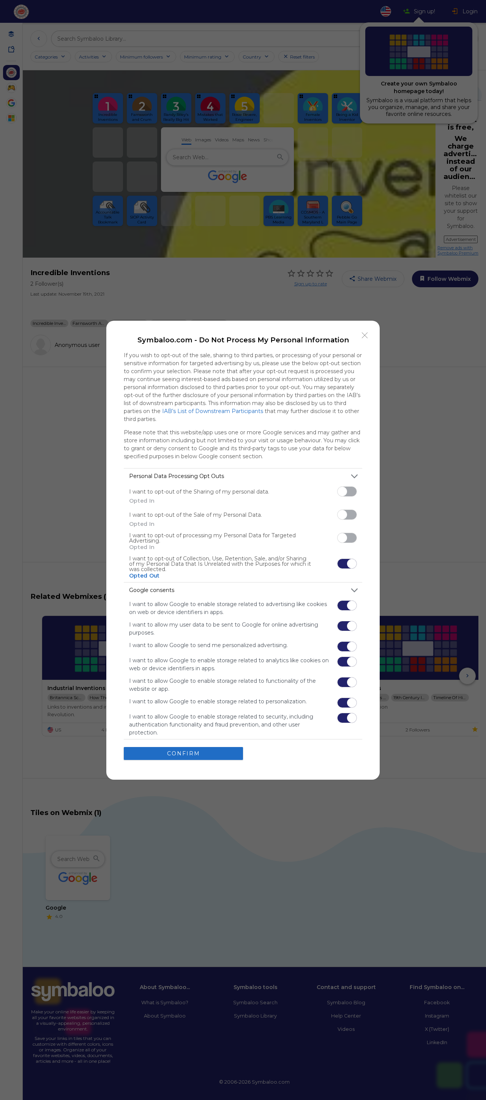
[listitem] (243, 476)
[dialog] (243, 550)
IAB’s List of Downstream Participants (212, 411)
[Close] (365, 335)
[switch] (347, 491)
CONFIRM (183, 753)
